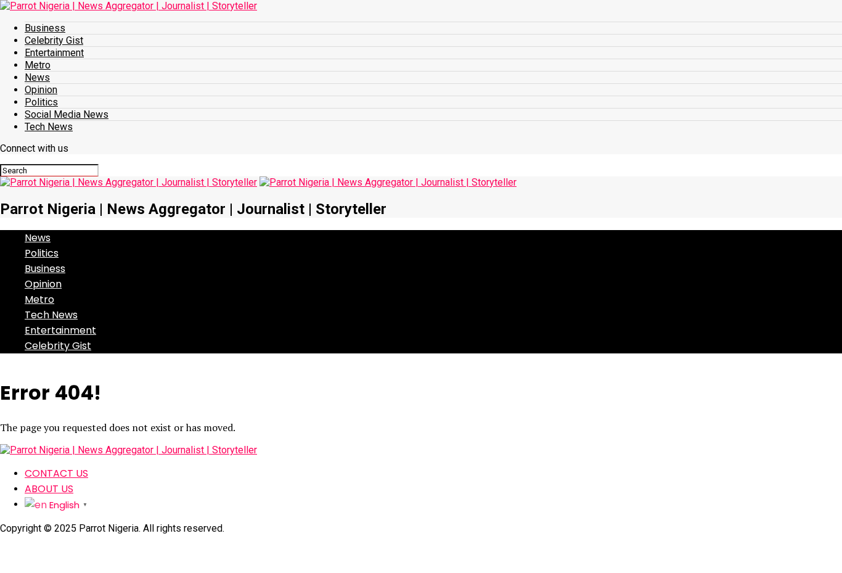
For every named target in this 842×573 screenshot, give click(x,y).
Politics (41, 102)
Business (45, 28)
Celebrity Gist (54, 40)
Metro (38, 65)
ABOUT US (49, 489)
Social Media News (66, 114)
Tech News (49, 127)
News (37, 77)
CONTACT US (56, 473)
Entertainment (54, 53)
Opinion (41, 90)
